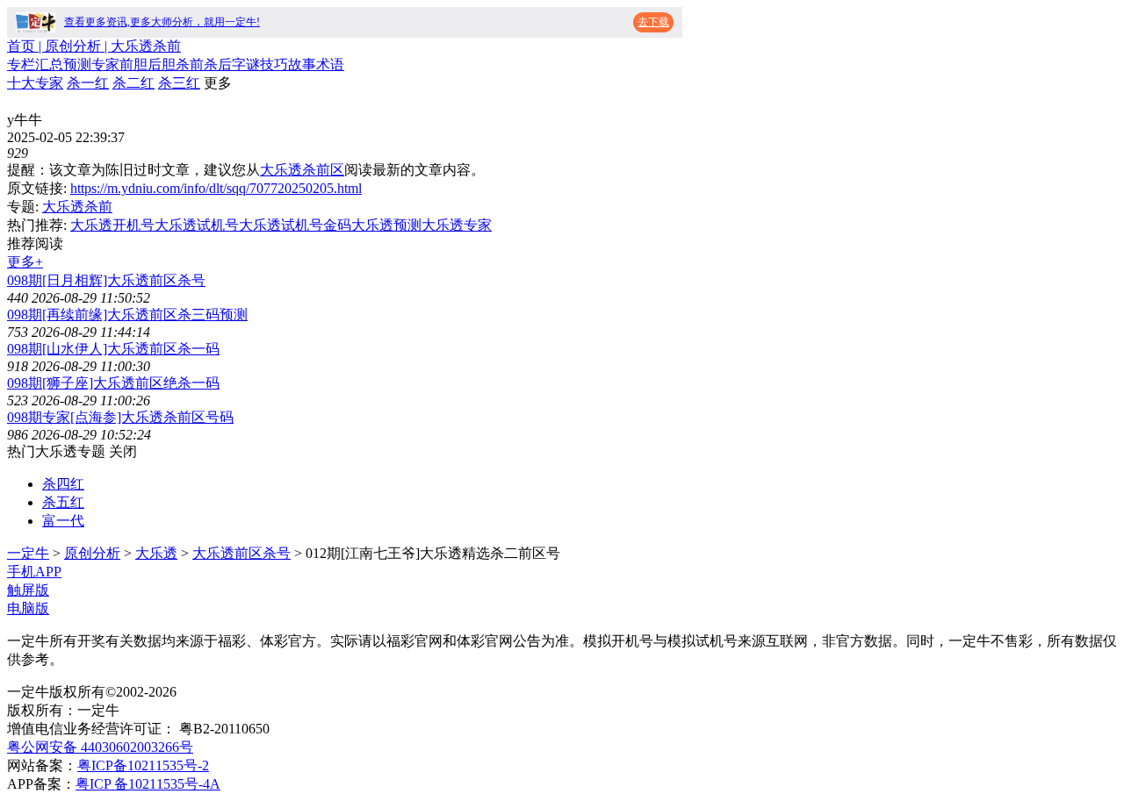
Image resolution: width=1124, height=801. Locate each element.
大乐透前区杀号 (241, 553)
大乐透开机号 (112, 225)
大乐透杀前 (77, 206)
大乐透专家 (457, 225)
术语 (330, 64)
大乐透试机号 (197, 225)
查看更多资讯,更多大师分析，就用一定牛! (162, 22)
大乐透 (156, 553)
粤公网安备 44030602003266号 (100, 747)
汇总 (49, 64)
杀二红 (133, 82)
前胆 (133, 64)
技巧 (274, 64)
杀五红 (63, 502)
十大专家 (35, 82)
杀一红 (88, 82)
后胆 (162, 64)
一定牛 (28, 553)
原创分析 (92, 553)
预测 (77, 64)
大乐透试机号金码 (295, 225)
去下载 (653, 22)
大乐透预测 (386, 225)
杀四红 (63, 483)
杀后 (218, 64)
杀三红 (179, 82)
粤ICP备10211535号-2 (143, 765)
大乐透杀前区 (302, 169)
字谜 (246, 64)
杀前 (190, 64)
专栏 (21, 64)
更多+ (25, 261)
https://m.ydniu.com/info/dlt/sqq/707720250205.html (216, 188)
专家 (105, 64)
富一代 (63, 520)
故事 (302, 64)
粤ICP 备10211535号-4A (148, 783)
